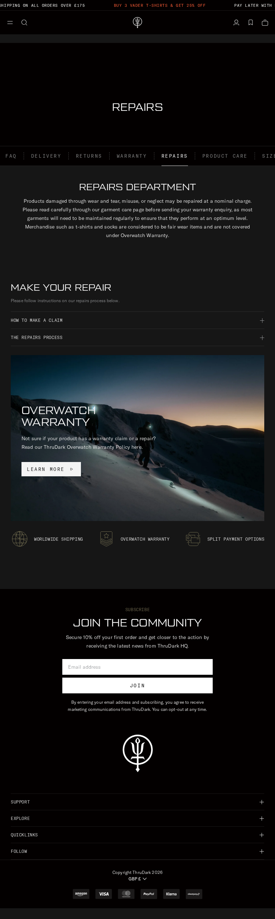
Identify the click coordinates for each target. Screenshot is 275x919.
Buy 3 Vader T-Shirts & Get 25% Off (160, 5)
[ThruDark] (137, 22)
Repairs (174, 156)
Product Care (225, 156)
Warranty (132, 156)
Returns (89, 156)
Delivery (46, 156)
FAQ (11, 156)
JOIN (137, 685)
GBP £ (135, 878)
